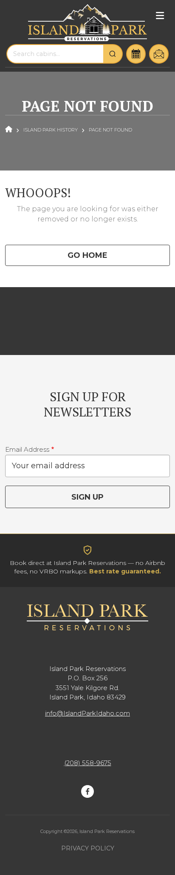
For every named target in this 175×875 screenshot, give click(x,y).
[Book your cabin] (136, 54)
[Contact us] (159, 54)
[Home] (87, 22)
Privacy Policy (87, 848)
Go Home (87, 255)
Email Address (27, 449)
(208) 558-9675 (87, 763)
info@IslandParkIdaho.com (87, 713)
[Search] (113, 54)
